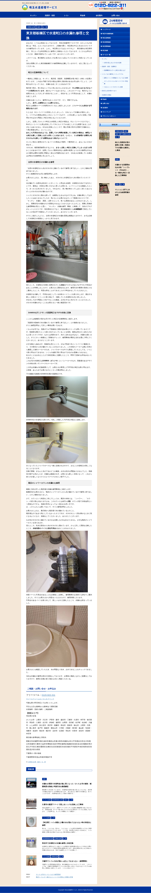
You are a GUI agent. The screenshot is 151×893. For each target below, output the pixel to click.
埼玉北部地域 (107, 38)
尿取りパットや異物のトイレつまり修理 (116, 78)
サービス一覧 (107, 54)
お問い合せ (115, 15)
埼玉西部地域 (107, 46)
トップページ (107, 29)
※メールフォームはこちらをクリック (40, 699)
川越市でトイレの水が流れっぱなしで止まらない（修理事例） (65, 861)
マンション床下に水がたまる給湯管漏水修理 (122, 192)
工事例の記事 (32, 762)
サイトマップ (107, 112)
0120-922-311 (48, 695)
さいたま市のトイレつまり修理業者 (48, 874)
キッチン (33, 15)
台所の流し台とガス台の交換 (112, 62)
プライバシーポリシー (109, 116)
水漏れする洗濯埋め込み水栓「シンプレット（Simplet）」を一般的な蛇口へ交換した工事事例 (122, 170)
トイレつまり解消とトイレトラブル (112, 74)
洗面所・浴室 (50, 15)
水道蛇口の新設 (106, 95)
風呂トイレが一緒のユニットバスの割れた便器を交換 (54, 877)
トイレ (66, 15)
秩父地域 (105, 50)
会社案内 (99, 15)
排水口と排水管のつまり (109, 90)
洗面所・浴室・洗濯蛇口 (109, 66)
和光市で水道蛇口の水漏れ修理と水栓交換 (57, 843)
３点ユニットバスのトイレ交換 (113, 87)
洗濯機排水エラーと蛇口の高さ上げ (114, 70)
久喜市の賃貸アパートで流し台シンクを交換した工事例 (62, 804)
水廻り (39, 762)
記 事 (44, 762)
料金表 (82, 15)
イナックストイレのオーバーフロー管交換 (116, 82)
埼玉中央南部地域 (108, 33)
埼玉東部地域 (107, 42)
